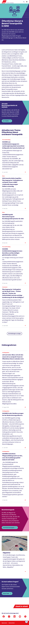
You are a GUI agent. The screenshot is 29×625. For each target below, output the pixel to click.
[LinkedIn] (14, 616)
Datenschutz (12, 623)
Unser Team (6, 593)
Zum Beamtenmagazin (8, 527)
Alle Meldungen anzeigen (14, 333)
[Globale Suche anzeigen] (24, 1)
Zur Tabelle (6, 121)
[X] (25, 616)
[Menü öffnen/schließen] (26, 1)
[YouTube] (20, 616)
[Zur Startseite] (8, 1)
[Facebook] (4, 616)
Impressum (4, 623)
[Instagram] (9, 616)
